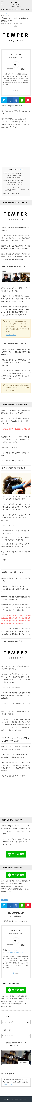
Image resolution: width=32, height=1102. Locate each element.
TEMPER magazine (15, 1099)
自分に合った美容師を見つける (13, 175)
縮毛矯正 (28, 9)
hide (20, 169)
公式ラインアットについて (11, 193)
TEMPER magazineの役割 (12, 187)
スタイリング (9, 9)
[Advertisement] (16, 148)
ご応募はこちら (7, 1084)
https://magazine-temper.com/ (14, 952)
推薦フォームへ (11, 335)
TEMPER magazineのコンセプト (13, 173)
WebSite (17, 91)
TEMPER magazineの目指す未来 (13, 180)
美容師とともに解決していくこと (14, 184)
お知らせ (5, 899)
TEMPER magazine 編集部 (16, 69)
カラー (16, 9)
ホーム (2, 9)
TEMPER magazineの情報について (14, 177)
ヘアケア (22, 9)
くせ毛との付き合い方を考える (13, 182)
